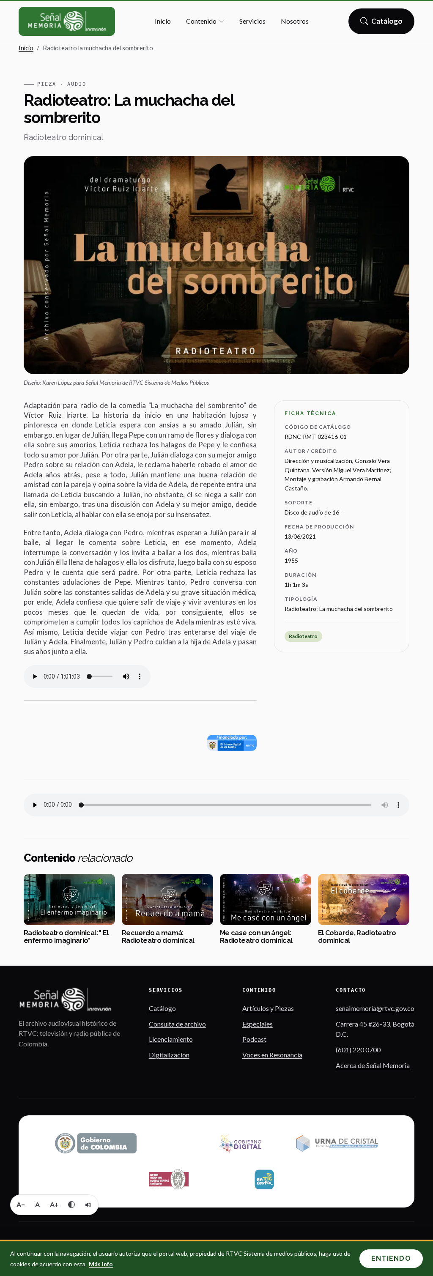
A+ (54, 1204)
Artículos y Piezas (268, 1008)
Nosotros (295, 21)
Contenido (201, 21)
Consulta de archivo (177, 1024)
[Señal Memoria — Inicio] (67, 21)
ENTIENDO (391, 1258)
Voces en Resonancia (272, 1055)
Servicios (252, 21)
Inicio (163, 21)
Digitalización (169, 1055)
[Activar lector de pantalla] (88, 1204)
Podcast (254, 1039)
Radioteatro (303, 636)
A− (20, 1204)
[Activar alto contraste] (71, 1204)
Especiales (257, 1024)
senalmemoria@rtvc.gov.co (375, 1008)
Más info (101, 1264)
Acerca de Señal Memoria (373, 1065)
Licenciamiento (171, 1039)
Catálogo (387, 23)
